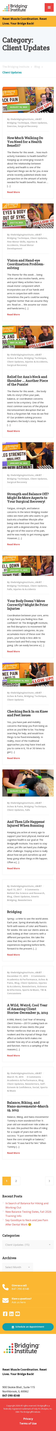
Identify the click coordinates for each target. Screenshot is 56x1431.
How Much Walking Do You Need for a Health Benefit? (25, 141)
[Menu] (49, 7)
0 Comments (32, 889)
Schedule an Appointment (29, 1326)
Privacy (28, 1419)
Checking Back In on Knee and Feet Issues (27, 713)
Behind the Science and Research (25, 893)
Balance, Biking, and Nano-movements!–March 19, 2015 (27, 1106)
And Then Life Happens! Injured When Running (26, 823)
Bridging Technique (18, 122)
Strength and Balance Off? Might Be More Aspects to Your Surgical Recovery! (28, 498)
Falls (9, 589)
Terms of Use (28, 1423)
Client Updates (38, 122)
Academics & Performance (22, 979)
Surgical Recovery (28, 126)
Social (36, 1087)
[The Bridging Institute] (15, 7)
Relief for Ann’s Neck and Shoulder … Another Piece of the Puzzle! (27, 380)
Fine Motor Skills (16, 241)
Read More (13, 192)
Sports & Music (30, 989)
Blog (9, 896)
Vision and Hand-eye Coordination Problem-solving (25, 264)
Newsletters (25, 900)
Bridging (14, 912)
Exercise (11, 126)
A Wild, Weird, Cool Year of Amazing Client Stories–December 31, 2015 (27, 1009)
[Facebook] (5, 1314)
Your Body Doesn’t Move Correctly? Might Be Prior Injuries (27, 604)
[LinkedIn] (11, 1314)
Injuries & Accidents (36, 361)
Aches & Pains (15, 358)
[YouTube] (17, 1314)
